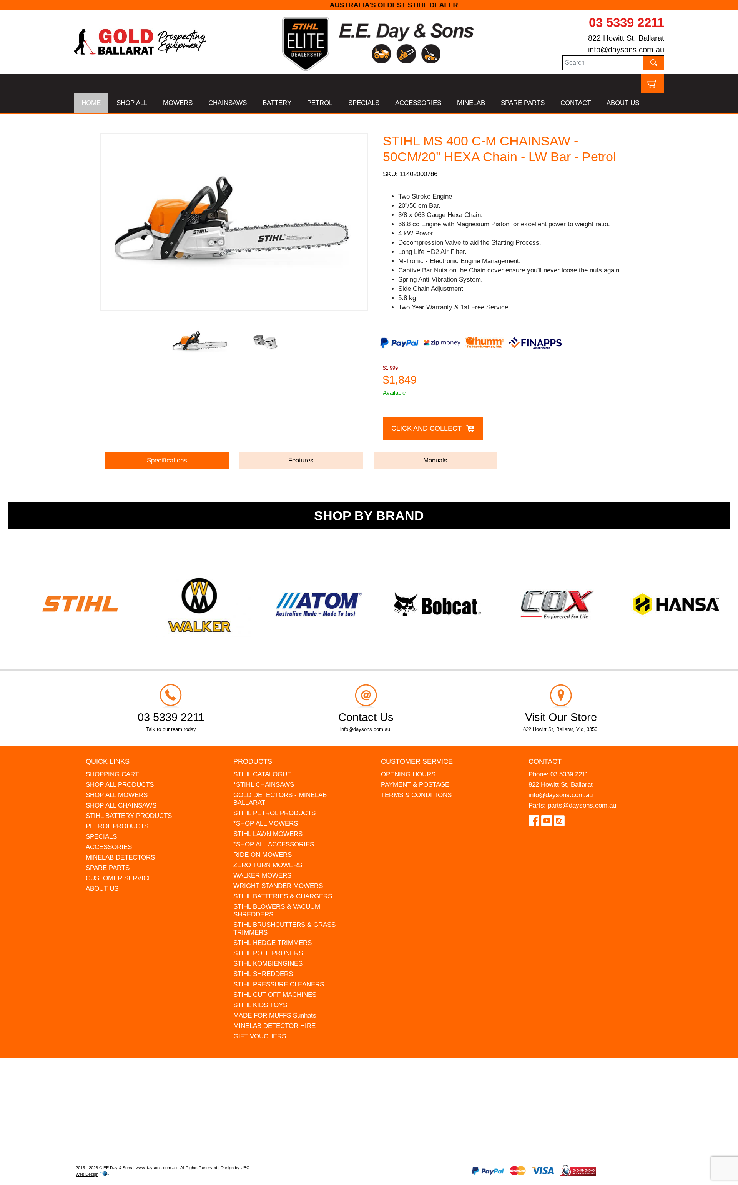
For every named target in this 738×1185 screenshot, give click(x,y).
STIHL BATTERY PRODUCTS (129, 815)
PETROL (319, 103)
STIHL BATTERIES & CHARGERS (282, 896)
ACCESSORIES (418, 103)
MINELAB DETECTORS (120, 857)
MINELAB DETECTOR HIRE (274, 1026)
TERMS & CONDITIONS (416, 795)
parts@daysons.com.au (582, 805)
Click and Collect (426, 428)
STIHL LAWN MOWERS (268, 834)
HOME (91, 103)
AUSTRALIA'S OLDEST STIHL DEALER (369, 5)
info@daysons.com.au (626, 49)
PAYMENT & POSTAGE (415, 784)
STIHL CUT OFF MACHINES (274, 994)
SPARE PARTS (523, 103)
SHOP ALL (131, 103)
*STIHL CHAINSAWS (263, 784)
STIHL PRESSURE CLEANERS (278, 984)
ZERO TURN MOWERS (267, 865)
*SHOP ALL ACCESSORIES (273, 844)
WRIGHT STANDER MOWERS (278, 886)
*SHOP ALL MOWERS (265, 823)
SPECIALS (363, 103)
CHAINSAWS (227, 103)
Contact (545, 761)
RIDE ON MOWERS (262, 854)
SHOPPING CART (112, 774)
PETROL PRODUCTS (117, 826)
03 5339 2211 (626, 22)
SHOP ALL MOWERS (117, 795)
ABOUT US (623, 103)
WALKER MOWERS (262, 875)
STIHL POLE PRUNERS (268, 953)
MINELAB (471, 103)
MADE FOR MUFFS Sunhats (274, 1015)
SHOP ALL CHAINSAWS (121, 805)
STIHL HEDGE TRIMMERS (272, 942)
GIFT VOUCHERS (259, 1036)
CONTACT (575, 103)
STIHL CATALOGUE (262, 774)
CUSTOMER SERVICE (119, 878)
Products (252, 761)
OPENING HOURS (408, 774)
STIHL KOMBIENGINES (268, 963)
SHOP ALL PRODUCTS (120, 784)
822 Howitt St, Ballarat (626, 38)
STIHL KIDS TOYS (260, 1005)
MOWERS (178, 103)
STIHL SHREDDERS (263, 974)
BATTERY (277, 103)
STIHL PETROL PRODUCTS (274, 813)
